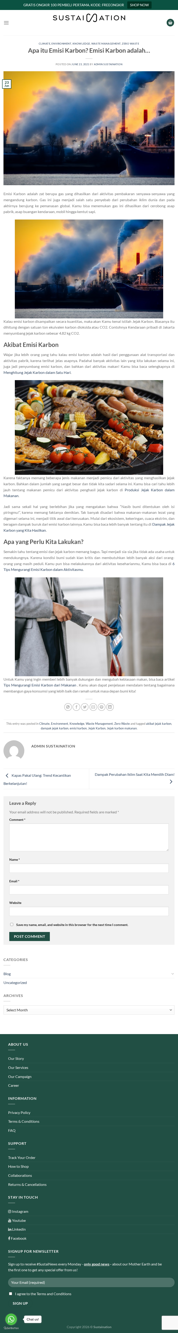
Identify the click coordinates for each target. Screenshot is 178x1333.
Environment (61, 43)
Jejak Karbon (96, 728)
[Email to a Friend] (93, 707)
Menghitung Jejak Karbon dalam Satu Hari (37, 372)
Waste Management (106, 43)
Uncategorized (15, 982)
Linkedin (18, 1229)
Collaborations (20, 1175)
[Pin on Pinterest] (101, 707)
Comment (17, 820)
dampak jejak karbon (54, 728)
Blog (7, 973)
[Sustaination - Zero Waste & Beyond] (89, 17)
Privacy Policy (19, 1112)
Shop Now (139, 5)
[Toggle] (173, 973)
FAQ (12, 1130)
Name (14, 859)
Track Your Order (21, 1157)
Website (15, 903)
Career (13, 1085)
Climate (44, 43)
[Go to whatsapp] (11, 1319)
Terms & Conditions (23, 1121)
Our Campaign (20, 1076)
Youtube (18, 1220)
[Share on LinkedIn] (110, 707)
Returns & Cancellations (27, 1184)
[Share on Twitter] (85, 707)
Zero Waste (130, 43)
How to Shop (18, 1166)
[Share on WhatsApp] (68, 707)
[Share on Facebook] (76, 707)
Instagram (19, 1211)
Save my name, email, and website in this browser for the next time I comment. (72, 925)
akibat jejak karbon (158, 723)
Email (14, 881)
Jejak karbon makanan (122, 728)
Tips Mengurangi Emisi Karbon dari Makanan (39, 685)
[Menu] (6, 22)
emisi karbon (78, 728)
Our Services (18, 1067)
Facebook (18, 1238)
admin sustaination (108, 64)
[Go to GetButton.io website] (11, 1328)
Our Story (16, 1058)
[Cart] (170, 22)
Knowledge (81, 43)
